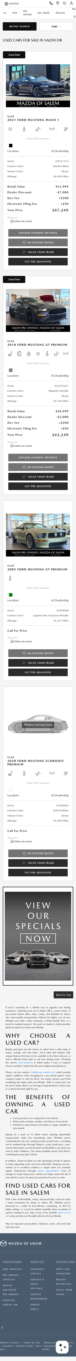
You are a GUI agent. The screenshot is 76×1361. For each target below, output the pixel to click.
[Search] (65, 3)
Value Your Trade (41, 252)
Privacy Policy (10, 1343)
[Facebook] (2, 1328)
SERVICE (37, 1262)
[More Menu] (4, 13)
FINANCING (65, 1262)
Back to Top (63, 995)
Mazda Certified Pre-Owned (11, 1290)
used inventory (25, 1062)
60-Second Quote (41, 242)
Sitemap (8, 1346)
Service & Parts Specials (37, 1284)
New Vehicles (12, 1269)
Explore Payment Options (38, 232)
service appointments (48, 1171)
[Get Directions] (58, 3)
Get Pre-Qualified (38, 261)
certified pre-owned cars (43, 1072)
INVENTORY (12, 1262)
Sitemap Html (24, 1346)
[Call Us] (51, 3)
